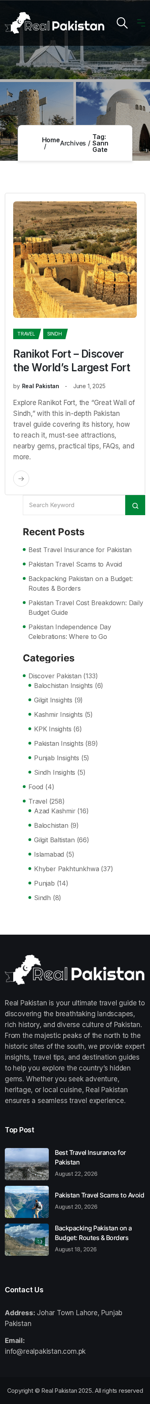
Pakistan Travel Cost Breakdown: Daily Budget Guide (85, 607)
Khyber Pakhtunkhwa (66, 869)
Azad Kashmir (55, 811)
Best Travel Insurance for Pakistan (80, 550)
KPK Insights (53, 729)
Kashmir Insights (58, 714)
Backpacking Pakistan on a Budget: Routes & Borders (80, 583)
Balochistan (51, 825)
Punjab (44, 883)
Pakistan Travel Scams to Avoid (75, 564)
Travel (26, 334)
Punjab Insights (56, 758)
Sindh (54, 334)
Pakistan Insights (59, 743)
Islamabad (49, 854)
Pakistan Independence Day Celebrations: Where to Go (69, 632)
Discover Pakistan (55, 676)
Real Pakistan (40, 386)
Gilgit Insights (53, 700)
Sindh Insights (54, 772)
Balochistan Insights (63, 686)
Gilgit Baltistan (54, 840)
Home (51, 140)
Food (35, 787)
